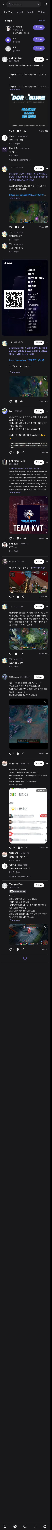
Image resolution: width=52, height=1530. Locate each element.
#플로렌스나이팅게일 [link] (25, 180)
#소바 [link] (27, 1319)
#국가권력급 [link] (21, 174)
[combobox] (23, 4)
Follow (39, 27)
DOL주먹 (12, 1088)
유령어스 (12, 136)
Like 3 (11, 872)
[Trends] (15, 1526)
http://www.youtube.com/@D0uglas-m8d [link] (28, 1127)
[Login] (45, 1526)
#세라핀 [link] (12, 174)
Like (10, 155)
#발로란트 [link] (19, 468)
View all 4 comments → (19, 160)
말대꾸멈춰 (13, 853)
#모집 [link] (25, 468)
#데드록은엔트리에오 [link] (17, 1416)
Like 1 (11, 144)
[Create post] (25, 1526)
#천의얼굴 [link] (43, 174)
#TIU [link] (36, 174)
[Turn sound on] (17, 219)
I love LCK (13, 148)
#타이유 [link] (30, 174)
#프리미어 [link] (36, 468)
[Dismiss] (44, 263)
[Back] (3, 4)
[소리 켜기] (45, 205)
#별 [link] (23, 177)
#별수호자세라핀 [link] (32, 177)
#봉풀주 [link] (42, 177)
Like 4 (11, 860)
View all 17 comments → (20, 876)
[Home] (5, 1526)
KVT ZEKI (13, 544)
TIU (10, 232)
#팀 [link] (30, 468)
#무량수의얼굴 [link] (15, 177)
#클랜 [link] (11, 468)
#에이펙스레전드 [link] (39, 568)
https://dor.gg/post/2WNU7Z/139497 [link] (26, 195)
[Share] (46, 4)
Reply (17, 144)
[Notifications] (35, 1526)
